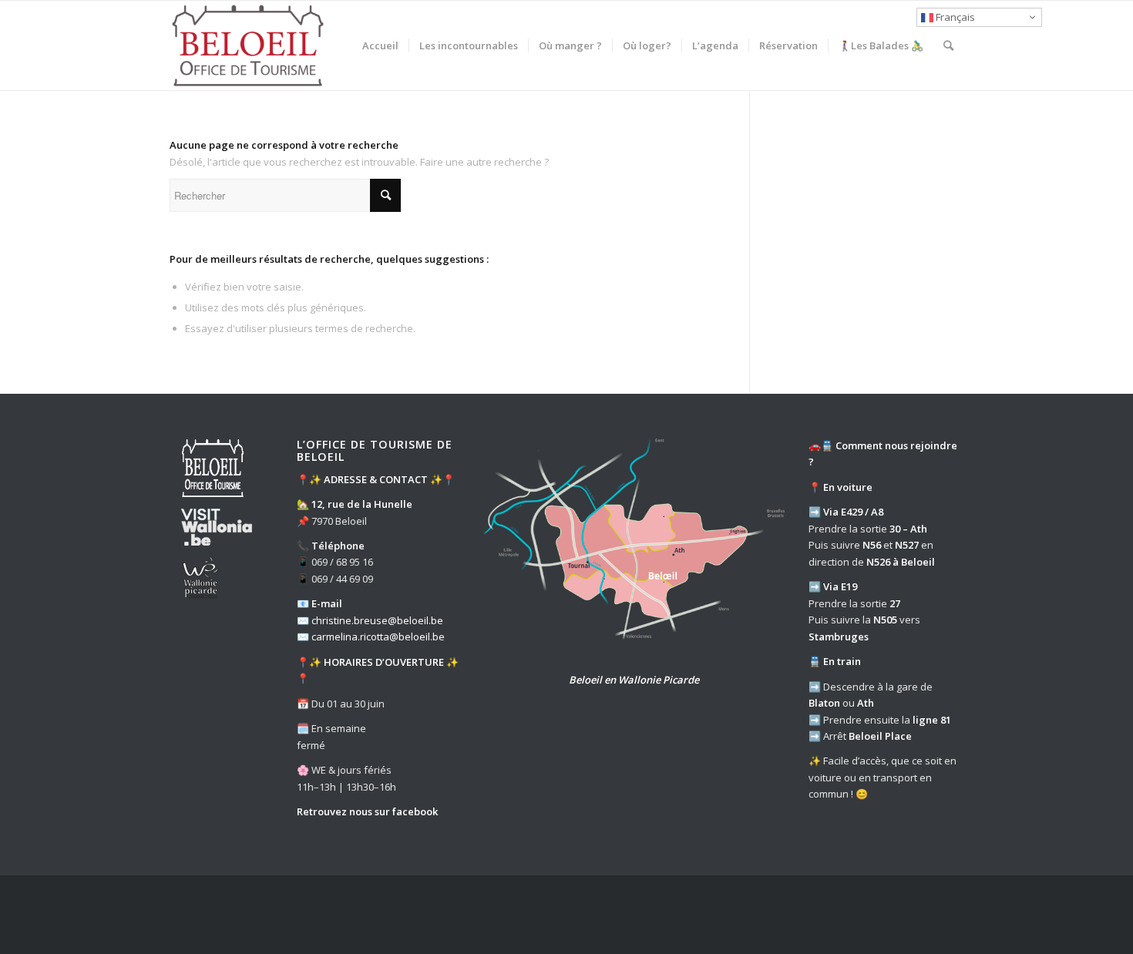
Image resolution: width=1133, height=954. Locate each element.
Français (954, 17)
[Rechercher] (948, 45)
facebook (415, 811)
